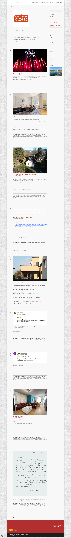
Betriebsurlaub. (15, 27)
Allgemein (21, 29)
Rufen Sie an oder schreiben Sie (19, 296)
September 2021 (52, 51)
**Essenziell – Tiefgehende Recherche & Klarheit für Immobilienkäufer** (25, 174)
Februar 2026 (51, 37)
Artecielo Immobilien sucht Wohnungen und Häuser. (22, 282)
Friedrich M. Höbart (16, 29)
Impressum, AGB (23, 534)
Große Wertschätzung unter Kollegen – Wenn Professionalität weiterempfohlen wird (27, 116)
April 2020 (51, 60)
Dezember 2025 (52, 39)
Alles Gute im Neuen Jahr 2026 (18, 73)
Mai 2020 (51, 58)
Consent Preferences (11, 535)
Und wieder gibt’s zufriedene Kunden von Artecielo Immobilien (24, 326)
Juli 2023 (51, 44)
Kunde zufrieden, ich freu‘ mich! (18, 416)
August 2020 (51, 56)
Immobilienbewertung (36, 301)
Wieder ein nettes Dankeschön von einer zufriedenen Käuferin (23, 496)
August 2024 (51, 42)
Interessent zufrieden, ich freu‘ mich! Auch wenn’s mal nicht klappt (24, 364)
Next (17, 517)
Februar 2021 (51, 53)
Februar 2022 (51, 49)
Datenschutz (26, 534)
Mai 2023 (51, 46)
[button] (15, 529)
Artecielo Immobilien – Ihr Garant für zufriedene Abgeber (23, 217)
